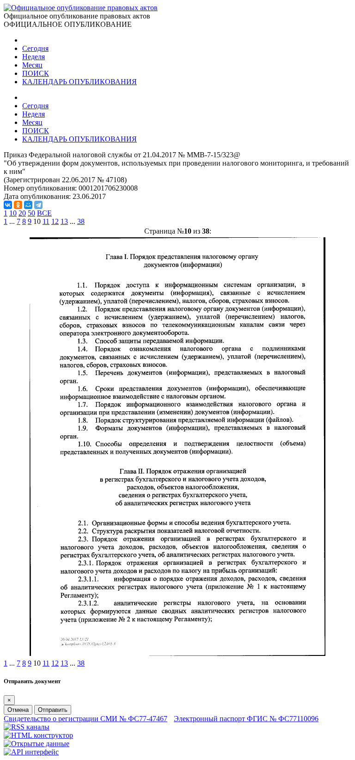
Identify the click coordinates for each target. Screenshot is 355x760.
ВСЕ (44, 213)
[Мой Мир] (28, 205)
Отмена (18, 709)
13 (64, 221)
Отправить (52, 709)
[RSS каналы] (26, 727)
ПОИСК (35, 73)
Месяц (32, 65)
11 (46, 221)
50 (31, 213)
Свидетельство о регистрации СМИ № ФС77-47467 (85, 719)
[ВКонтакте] (8, 205)
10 (13, 213)
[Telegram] (38, 205)
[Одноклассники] (18, 205)
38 (81, 221)
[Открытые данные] (36, 744)
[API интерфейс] (31, 752)
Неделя (33, 57)
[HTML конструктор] (38, 735)
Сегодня (35, 48)
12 (55, 221)
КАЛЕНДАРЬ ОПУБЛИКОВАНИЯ (79, 82)
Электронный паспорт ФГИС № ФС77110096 (246, 719)
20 (22, 213)
